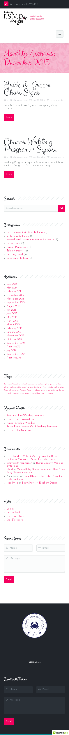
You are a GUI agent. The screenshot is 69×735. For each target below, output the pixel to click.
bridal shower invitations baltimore (26, 232)
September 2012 (16, 343)
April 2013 (12, 321)
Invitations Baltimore (18, 236)
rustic (42, 390)
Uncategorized (15, 254)
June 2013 (12, 313)
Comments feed (15, 516)
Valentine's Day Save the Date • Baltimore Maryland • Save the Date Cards (33, 458)
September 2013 (16, 302)
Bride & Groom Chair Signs (27, 89)
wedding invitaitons (17, 258)
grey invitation (36, 387)
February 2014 (14, 291)
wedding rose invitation (43, 393)
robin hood (13, 456)
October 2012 (14, 339)
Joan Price (12, 483)
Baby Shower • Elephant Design (39, 483)
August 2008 (14, 357)
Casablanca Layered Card (21, 419)
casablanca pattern (36, 384)
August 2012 (13, 346)
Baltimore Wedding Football (15, 384)
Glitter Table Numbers (19, 430)
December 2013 (15, 295)
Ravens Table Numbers (30, 390)
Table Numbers (15, 250)
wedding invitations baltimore (20, 393)
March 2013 (13, 324)
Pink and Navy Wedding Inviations (25, 415)
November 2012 (15, 335)
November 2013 (15, 299)
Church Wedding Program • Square (30, 145)
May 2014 (12, 287)
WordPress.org (15, 520)
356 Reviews (34, 662)
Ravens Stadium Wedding (21, 423)
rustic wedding (52, 390)
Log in (10, 509)
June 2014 (12, 284)
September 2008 (16, 354)
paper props (13, 243)
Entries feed (13, 512)
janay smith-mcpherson (19, 463)
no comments (56, 100)
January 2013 (14, 332)
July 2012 (11, 350)
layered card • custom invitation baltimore (30, 239)
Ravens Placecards (17, 247)
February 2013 (14, 328)
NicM (10, 469)
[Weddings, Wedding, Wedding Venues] (35, 650)
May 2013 (12, 317)
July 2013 (11, 310)
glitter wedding (23, 387)
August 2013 (13, 306)
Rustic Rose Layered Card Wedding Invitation (32, 426)
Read (9, 117)
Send (9, 579)
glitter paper (50, 384)
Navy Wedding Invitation (53, 387)
